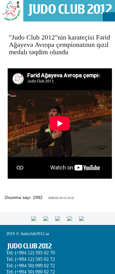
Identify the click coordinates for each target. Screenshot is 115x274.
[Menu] (109, 16)
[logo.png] (69, 9)
